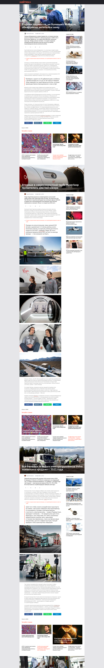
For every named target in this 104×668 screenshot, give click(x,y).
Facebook (28, 122)
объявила (36, 395)
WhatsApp (47, 122)
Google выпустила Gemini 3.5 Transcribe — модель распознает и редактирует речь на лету (75, 156)
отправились (57, 605)
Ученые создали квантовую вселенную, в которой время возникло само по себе (43, 59)
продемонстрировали (45, 115)
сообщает (42, 230)
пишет (45, 499)
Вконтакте (38, 122)
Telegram (57, 122)
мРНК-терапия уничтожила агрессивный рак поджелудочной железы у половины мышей (28, 156)
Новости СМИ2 (25, 127)
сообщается (34, 55)
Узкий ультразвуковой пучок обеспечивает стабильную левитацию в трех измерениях (43, 156)
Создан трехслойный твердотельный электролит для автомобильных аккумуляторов (60, 156)
